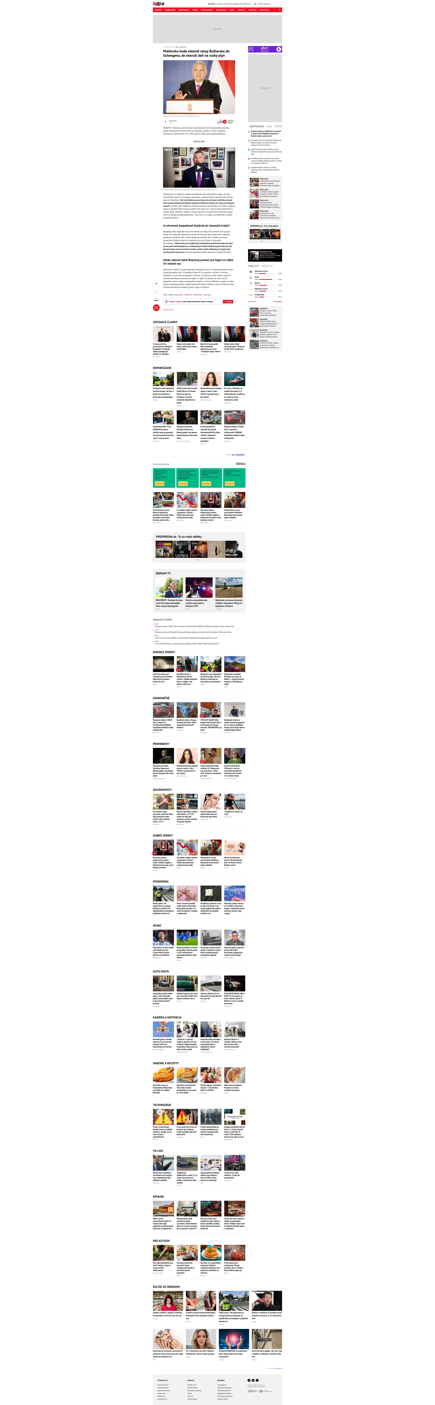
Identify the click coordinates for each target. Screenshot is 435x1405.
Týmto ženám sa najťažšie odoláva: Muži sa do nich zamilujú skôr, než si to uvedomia (270, 255)
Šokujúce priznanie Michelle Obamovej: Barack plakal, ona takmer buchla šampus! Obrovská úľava (193, 632)
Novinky (179, 1001)
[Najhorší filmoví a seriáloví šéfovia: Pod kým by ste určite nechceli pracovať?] (234, 1029)
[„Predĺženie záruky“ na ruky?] (234, 802)
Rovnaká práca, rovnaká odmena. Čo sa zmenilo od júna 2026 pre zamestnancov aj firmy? (162, 1043)
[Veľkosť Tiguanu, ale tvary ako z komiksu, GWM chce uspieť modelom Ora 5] (187, 983)
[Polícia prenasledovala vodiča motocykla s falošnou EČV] (199, 587)
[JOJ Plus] (251, 295)
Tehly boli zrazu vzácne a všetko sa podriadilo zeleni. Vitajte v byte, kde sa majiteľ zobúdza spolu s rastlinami (234, 1223)
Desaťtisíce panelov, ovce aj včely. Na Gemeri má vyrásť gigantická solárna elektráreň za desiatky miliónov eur (211, 908)
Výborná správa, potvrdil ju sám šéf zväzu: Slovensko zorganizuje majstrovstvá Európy (234, 951)
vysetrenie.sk (157, 824)
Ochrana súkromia (162, 1388)
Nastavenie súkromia (163, 1391)
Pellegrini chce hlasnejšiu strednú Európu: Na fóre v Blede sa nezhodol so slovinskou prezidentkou (211, 678)
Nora (237, 4)
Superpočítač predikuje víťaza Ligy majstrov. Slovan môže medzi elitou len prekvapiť (210, 1176)
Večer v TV (267, 265)
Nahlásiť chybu (168, 310)
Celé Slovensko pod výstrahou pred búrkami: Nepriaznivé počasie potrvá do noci (186, 638)
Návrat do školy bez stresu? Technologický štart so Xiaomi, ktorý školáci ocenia (233, 861)
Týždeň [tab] (278, 126)
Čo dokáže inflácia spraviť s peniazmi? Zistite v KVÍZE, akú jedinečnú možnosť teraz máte (187, 514)
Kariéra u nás (161, 1393)
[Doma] (251, 289)
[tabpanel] (265, 151)
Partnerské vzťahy (266, 252)
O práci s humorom (182, 1052)
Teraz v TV (253, 265)
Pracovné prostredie (158, 1049)
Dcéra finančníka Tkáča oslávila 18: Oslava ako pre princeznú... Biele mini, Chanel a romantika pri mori (211, 771)
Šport (195, 10)
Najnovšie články (163, 619)
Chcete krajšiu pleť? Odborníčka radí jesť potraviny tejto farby (209, 814)
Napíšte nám (161, 1396)
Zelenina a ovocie (158, 1273)
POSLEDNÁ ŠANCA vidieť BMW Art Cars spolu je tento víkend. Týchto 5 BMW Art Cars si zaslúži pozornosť (234, 998)
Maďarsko (188, 294)
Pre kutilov (161, 1241)
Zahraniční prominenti (159, 778)
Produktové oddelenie (224, 1388)
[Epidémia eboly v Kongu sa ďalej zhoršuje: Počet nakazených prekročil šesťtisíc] (187, 710)
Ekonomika (221, 10)
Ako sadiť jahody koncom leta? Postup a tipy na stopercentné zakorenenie (163, 1267)
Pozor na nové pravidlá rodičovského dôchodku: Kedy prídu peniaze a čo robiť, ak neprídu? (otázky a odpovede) (187, 908)
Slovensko (203, 958)
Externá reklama (192, 1388)
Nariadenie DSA (162, 1399)
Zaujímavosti (207, 10)
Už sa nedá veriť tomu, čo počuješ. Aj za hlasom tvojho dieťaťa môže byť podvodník (187, 643)
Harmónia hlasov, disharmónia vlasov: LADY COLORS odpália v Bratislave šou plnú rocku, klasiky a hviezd (211, 515)
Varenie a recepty (166, 1063)
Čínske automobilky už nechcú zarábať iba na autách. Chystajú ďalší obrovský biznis (210, 1131)
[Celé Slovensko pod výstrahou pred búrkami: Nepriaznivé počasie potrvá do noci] (163, 664)
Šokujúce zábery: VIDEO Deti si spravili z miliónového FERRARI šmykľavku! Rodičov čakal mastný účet (194, 626)
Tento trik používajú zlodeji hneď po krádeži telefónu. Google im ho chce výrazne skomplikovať (162, 1132)
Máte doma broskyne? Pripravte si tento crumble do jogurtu (233, 1087)
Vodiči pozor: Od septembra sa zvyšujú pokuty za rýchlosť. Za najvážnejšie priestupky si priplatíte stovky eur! (163, 908)
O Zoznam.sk (162, 1380)
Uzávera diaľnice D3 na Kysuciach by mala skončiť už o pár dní (211, 996)
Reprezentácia (157, 958)
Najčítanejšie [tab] (257, 126)
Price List (190, 1396)
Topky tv (241, 10)
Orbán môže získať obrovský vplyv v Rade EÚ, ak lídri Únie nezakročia (234, 346)
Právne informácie (163, 1385)
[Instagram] (253, 1380)
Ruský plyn (178, 294)
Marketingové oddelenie (225, 1396)
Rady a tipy (204, 1093)
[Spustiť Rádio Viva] (265, 47)
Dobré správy (163, 835)
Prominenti (184, 10)
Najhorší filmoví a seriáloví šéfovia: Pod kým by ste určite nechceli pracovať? (233, 1043)
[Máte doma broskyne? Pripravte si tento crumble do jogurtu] (234, 1075)
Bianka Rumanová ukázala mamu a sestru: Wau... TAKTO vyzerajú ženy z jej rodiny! (187, 770)
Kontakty (221, 1380)
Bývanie (158, 1196)
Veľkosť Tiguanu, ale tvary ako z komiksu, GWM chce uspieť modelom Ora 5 (187, 996)
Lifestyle (252, 10)
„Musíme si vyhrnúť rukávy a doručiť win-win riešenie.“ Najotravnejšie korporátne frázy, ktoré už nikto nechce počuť (187, 1044)
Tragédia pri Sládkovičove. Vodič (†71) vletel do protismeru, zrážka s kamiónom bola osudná (187, 1178)
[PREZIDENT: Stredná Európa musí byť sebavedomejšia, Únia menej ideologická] (169, 587)
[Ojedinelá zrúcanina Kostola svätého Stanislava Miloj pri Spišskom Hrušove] (229, 587)
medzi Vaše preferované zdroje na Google (191, 301)
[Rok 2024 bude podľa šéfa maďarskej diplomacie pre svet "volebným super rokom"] (211, 334)
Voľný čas (264, 10)
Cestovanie (218, 609)
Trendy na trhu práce (206, 1052)
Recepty (179, 1275)
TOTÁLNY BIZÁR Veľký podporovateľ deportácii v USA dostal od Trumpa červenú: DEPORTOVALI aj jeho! (211, 725)
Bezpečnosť (180, 1137)
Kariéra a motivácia (167, 1017)
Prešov (226, 687)
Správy (158, 609)
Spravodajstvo (222, 1385)
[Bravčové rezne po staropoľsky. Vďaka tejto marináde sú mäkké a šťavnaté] (163, 1075)
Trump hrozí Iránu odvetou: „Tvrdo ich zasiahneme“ (232, 1175)
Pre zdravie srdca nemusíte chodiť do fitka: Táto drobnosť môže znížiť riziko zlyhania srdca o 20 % (163, 816)
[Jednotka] (251, 283)
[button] (225, 122)
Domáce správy (164, 652)
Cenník (189, 1393)
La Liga (179, 960)
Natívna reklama (192, 1399)
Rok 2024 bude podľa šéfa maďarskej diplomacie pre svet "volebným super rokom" (211, 348)
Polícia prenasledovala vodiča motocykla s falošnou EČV (196, 603)
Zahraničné (170, 10)
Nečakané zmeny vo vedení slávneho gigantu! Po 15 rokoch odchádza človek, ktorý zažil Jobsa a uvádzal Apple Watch (234, 725)
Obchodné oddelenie (224, 1391)
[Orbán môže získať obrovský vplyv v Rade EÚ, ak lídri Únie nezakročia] (234, 334)
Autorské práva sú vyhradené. (256, 1387)
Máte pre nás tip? (223, 1399)
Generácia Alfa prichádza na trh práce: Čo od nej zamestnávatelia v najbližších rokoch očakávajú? (210, 1044)
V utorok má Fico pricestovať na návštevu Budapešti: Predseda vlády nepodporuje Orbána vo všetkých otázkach (162, 349)
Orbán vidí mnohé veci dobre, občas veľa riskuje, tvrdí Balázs (187, 346)
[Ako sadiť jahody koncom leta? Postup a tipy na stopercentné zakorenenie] (163, 1253)
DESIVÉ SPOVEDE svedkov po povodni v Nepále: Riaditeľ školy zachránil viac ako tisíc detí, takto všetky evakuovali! (269, 345)
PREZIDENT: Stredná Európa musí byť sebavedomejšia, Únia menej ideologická (169, 603)
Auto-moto (161, 971)
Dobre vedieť (156, 523)
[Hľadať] (279, 9)
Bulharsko (198, 294)
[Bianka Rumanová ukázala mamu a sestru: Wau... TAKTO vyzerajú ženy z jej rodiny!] (187, 756)
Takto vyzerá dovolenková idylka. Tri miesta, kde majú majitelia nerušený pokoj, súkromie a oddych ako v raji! (163, 1223)
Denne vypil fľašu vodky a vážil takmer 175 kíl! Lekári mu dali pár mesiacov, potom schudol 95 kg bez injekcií (187, 816)
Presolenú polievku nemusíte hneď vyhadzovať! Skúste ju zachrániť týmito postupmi (186, 1268)
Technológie (162, 1105)
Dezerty (226, 1093)
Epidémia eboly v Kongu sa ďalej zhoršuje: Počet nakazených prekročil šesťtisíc (186, 724)
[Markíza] (251, 272)
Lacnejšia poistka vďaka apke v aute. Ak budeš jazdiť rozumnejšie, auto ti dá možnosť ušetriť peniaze (163, 998)
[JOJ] (251, 278)
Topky (176, 47)
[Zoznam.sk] (254, 1392)
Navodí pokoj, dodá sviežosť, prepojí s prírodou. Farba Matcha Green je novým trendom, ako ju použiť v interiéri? (187, 1223)
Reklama (190, 1380)
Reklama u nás (191, 1385)
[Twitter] (257, 1380)
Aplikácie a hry (228, 1139)
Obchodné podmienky (194, 1391)
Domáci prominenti (182, 776)
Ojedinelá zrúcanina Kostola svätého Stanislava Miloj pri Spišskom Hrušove (228, 603)
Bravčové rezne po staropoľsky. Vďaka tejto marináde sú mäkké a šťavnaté (162, 1089)
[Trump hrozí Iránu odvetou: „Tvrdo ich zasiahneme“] (234, 1163)
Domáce (158, 10)
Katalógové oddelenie (224, 1393)
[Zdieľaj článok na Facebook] (156, 292)
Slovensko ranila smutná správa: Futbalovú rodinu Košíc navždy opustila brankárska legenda (211, 951)
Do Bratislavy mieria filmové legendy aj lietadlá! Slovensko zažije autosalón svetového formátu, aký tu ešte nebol (163, 515)
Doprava (203, 1001)
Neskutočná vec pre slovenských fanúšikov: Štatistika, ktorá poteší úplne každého (233, 514)
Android (155, 1139)
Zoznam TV (163, 573)
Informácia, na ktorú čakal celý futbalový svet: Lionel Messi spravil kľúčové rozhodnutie (163, 951)
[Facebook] (249, 1380)
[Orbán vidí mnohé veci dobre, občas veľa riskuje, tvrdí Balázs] (187, 334)
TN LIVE (158, 1151)
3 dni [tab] (269, 126)
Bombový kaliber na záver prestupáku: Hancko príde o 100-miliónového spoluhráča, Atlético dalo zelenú (187, 952)
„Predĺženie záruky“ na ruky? (233, 812)
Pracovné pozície (161, 464)
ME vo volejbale (228, 958)
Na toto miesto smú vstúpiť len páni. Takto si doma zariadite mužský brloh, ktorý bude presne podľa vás (210, 1223)
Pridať (229, 302)
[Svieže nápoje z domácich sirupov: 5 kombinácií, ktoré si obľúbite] (211, 1075)
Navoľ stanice (252, 302)
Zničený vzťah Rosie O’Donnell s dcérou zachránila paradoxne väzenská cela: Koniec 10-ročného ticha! (233, 771)
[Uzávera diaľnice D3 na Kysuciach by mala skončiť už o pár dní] (211, 983)
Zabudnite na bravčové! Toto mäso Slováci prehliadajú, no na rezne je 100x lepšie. (186, 1089)
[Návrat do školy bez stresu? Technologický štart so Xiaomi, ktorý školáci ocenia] (234, 847)
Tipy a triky (156, 1006)
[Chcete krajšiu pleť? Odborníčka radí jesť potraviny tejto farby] (211, 802)
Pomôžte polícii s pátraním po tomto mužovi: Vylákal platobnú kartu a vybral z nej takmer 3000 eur (187, 679)
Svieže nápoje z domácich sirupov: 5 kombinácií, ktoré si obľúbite (211, 1087)
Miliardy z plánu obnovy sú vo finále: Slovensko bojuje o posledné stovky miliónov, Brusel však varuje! (234, 908)
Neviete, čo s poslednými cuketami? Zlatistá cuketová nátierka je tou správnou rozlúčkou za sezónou (211, 1268)
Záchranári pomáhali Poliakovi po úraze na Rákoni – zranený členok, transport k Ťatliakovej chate (234, 679)
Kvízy (232, 10)
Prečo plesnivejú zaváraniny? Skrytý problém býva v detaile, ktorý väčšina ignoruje (233, 1267)
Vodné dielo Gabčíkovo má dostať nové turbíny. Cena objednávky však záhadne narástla (162, 1176)
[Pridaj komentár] (156, 284)
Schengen (207, 294)
